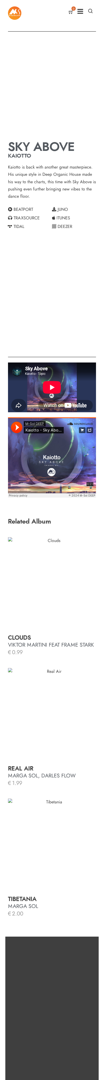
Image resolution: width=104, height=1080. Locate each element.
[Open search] (90, 11)
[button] (30, 209)
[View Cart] (71, 12)
